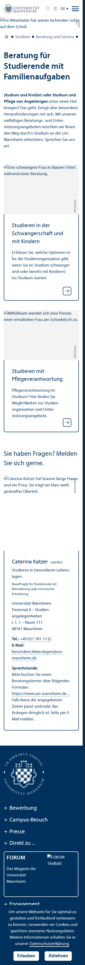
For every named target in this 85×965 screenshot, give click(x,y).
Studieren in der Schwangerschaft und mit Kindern (37, 233)
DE (63, 9)
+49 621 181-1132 (35, 639)
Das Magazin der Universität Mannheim (21, 875)
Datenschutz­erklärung (49, 944)
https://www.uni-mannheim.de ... (41, 694)
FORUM (16, 858)
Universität (6, 37)
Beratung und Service (55, 37)
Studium (22, 37)
